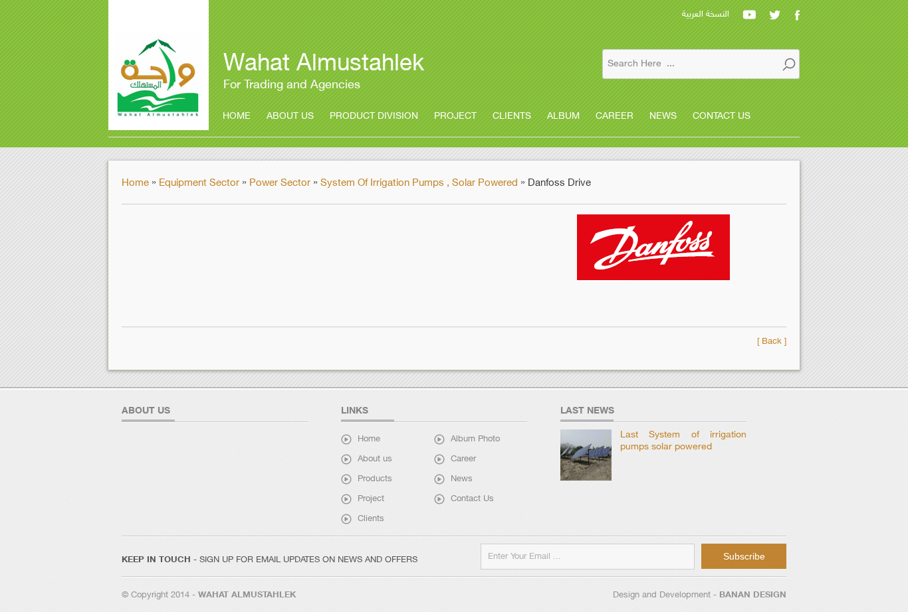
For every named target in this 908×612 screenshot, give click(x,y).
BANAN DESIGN (752, 595)
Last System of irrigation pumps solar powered (683, 441)
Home (137, 183)
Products (375, 479)
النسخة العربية (705, 14)
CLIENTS (512, 116)
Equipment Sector (200, 183)
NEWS (663, 116)
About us (375, 459)
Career (463, 459)
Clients (371, 519)
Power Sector (281, 183)
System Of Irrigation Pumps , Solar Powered (419, 183)
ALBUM (563, 116)
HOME (237, 116)
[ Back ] (771, 342)
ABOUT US (290, 116)
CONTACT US (721, 116)
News (462, 479)
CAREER (614, 116)
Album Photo (475, 439)
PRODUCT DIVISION (374, 116)
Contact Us (472, 499)
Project (371, 499)
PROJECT (455, 116)
